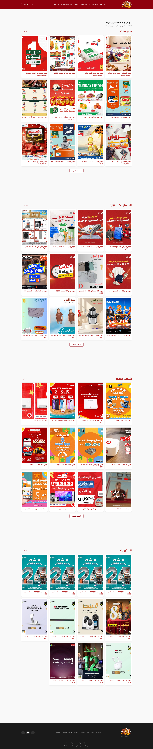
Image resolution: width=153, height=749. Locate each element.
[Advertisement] (76, 15)
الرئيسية (102, 4)
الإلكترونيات (55, 4)
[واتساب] (23, 732)
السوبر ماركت (94, 4)
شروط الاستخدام (74, 746)
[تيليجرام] (28, 732)
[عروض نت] (126, 731)
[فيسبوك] (33, 732)
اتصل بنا (66, 746)
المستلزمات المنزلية (81, 4)
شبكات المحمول (67, 4)
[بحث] (32, 4)
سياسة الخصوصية (84, 746)
